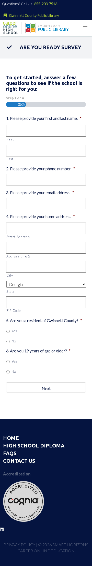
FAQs (10, 453)
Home (11, 438)
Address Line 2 (18, 256)
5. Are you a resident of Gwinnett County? (44, 320)
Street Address (18, 237)
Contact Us (19, 461)
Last (10, 159)
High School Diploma (33, 445)
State (10, 291)
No (14, 341)
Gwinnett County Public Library (33, 15)
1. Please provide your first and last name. (44, 118)
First (10, 139)
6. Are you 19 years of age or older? (38, 350)
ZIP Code (13, 311)
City (9, 275)
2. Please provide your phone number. (40, 168)
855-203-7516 (45, 4)
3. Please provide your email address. (40, 192)
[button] (85, 28)
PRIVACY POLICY (19, 544)
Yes (14, 331)
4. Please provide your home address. (40, 216)
